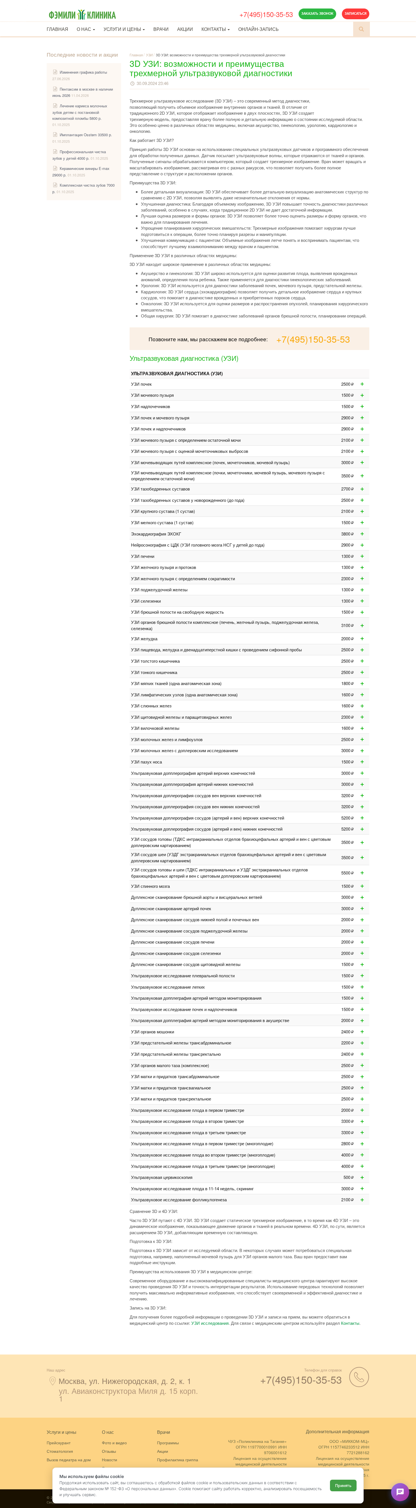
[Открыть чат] (400, 1492)
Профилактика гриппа (177, 1459)
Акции (185, 29)
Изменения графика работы (83, 72)
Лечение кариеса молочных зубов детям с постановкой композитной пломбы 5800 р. (79, 112)
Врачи (161, 29)
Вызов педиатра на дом (69, 1459)
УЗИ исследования (210, 1323)
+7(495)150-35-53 (266, 14)
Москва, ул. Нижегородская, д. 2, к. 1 (125, 1380)
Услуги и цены (123, 29)
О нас (84, 29)
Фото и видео (114, 1442)
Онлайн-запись (258, 29)
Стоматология (60, 1451)
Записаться (355, 14)
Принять (343, 1485)
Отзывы (109, 1451)
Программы (168, 1442)
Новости (109, 1459)
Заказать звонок (317, 14)
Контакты (214, 29)
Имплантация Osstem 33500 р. (86, 134)
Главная (57, 29)
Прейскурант (58, 1442)
